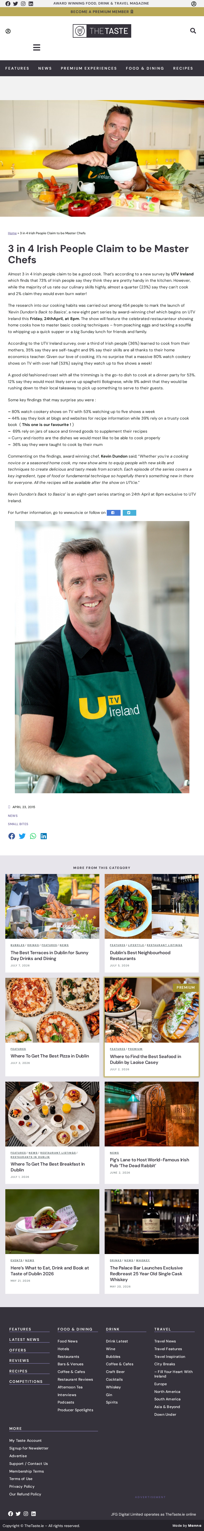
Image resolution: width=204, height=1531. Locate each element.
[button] (193, 30)
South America (167, 1399)
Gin (109, 1394)
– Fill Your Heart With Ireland (173, 1374)
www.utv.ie (73, 512)
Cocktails (114, 1379)
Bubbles (113, 1356)
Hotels (63, 1348)
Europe (160, 1383)
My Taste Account (25, 1440)
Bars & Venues (71, 1364)
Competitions (26, 1381)
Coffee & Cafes (71, 1371)
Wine (110, 1348)
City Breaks (164, 1364)
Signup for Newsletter (28, 1448)
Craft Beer (115, 1371)
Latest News (24, 1339)
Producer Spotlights (75, 1410)
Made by (187, 1525)
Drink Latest (117, 1341)
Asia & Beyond (167, 1406)
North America (167, 1391)
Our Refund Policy (25, 1494)
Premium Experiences (89, 68)
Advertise (18, 1455)
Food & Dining (145, 68)
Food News (68, 1341)
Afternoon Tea (70, 1387)
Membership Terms (26, 1471)
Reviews (19, 1360)
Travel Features (168, 1348)
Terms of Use (20, 1478)
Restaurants (68, 1356)
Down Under (165, 1414)
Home (12, 233)
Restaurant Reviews (75, 1379)
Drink (113, 1329)
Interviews (67, 1394)
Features (17, 68)
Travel (162, 1329)
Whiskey (113, 1387)
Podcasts (66, 1402)
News (45, 68)
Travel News (165, 1341)
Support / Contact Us (28, 1463)
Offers (17, 1350)
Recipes (183, 68)
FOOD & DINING (75, 1329)
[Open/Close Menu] (36, 47)
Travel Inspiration (169, 1356)
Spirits (112, 1402)
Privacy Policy (22, 1486)
